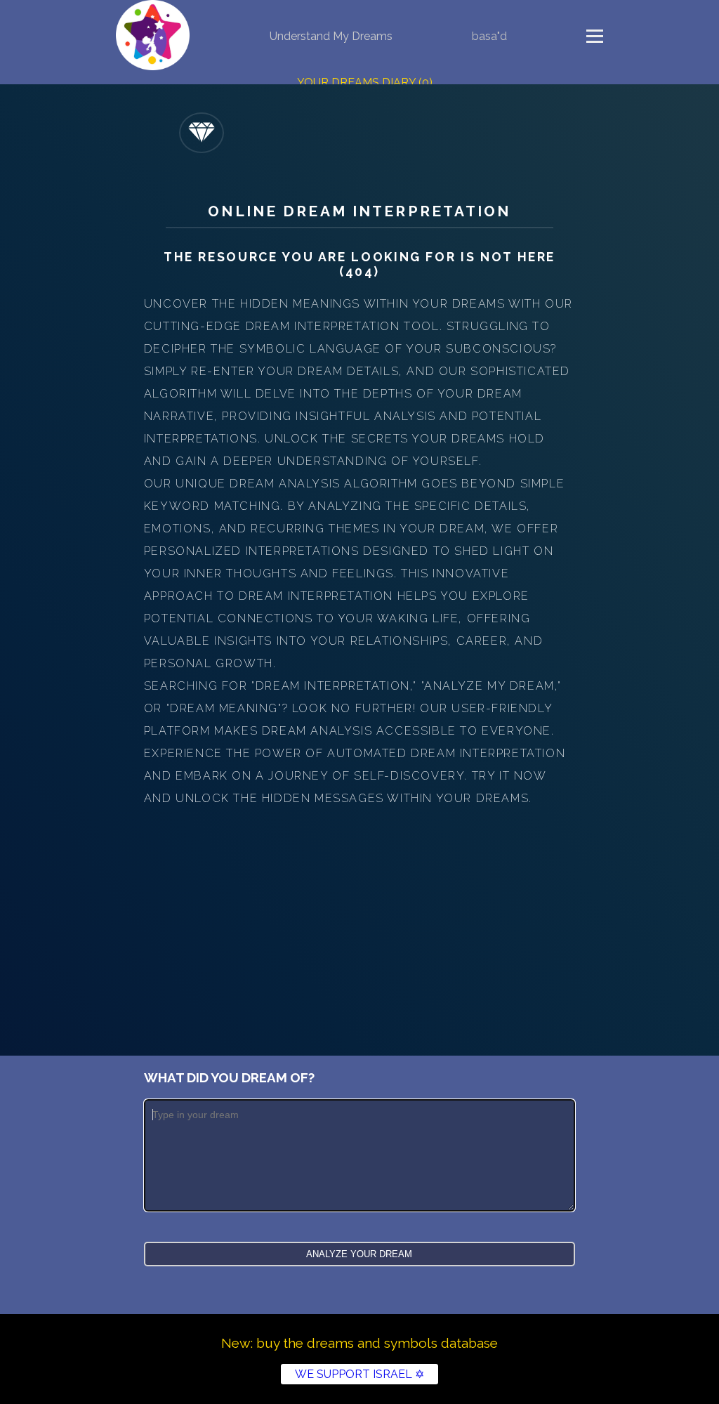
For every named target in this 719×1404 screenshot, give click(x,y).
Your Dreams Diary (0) (365, 82)
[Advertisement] (359, 915)
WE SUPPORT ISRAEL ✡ (359, 1374)
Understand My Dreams (331, 36)
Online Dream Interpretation (359, 211)
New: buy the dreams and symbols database (359, 1343)
